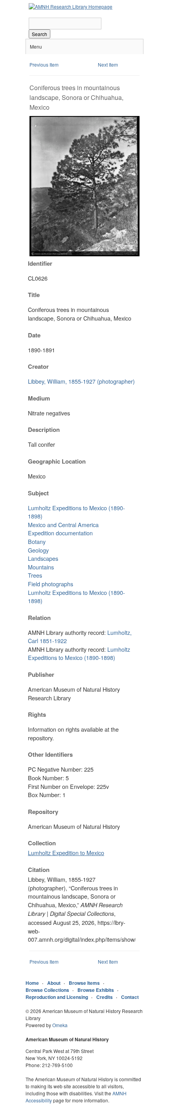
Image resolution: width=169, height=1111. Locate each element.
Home (32, 982)
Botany (37, 541)
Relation (39, 617)
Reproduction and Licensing (57, 996)
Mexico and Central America (63, 524)
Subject (38, 493)
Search (39, 34)
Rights (37, 714)
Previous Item (44, 64)
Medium (39, 398)
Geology (38, 550)
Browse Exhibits (95, 989)
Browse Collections (47, 989)
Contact (130, 996)
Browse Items (84, 982)
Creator (38, 366)
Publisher (41, 674)
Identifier (40, 263)
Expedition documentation (60, 533)
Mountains (41, 567)
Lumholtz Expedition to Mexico (66, 852)
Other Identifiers (50, 754)
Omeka (60, 1025)
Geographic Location (57, 461)
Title (34, 294)
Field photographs (50, 584)
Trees (35, 575)
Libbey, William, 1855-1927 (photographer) (81, 381)
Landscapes (43, 558)
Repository (43, 811)
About (54, 982)
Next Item (108, 64)
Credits (104, 996)
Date (34, 335)
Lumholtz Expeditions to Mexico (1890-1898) (79, 653)
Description (44, 429)
